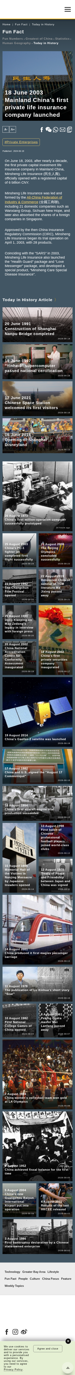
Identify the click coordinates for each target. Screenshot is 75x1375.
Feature (66, 1278)
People (23, 1278)
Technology (12, 1271)
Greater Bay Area (33, 1271)
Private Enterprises (22, 142)
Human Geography (16, 43)
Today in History (43, 24)
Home (6, 24)
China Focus (50, 1278)
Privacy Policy (13, 1369)
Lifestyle (53, 1271)
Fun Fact (21, 24)
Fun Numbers (12, 38)
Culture (35, 1278)
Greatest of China (39, 38)
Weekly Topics (14, 1285)
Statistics (62, 38)
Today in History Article (27, 300)
